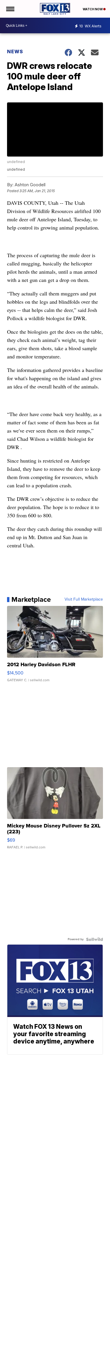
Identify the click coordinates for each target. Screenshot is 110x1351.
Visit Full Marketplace (84, 599)
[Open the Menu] (9, 8)
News (15, 51)
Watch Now (93, 9)
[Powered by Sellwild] (94, 939)
